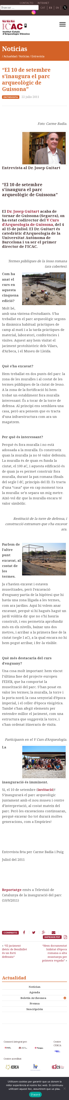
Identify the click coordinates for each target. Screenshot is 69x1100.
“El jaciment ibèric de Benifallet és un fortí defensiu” (14, 951)
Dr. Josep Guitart (23, 211)
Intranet (43, 2)
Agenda (34, 992)
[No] (64, 1088)
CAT (42, 7)
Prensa (35, 1003)
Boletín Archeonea (33, 998)
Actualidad (10, 56)
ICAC (27, 28)
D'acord (35, 1094)
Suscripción (34, 1009)
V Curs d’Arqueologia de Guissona (30, 222)
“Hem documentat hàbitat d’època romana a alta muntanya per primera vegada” (54, 953)
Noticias (24, 56)
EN (57, 7)
